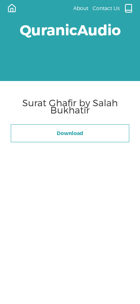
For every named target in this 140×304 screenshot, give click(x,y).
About (80, 8)
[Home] (12, 8)
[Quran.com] (128, 8)
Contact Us (106, 8)
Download (70, 133)
